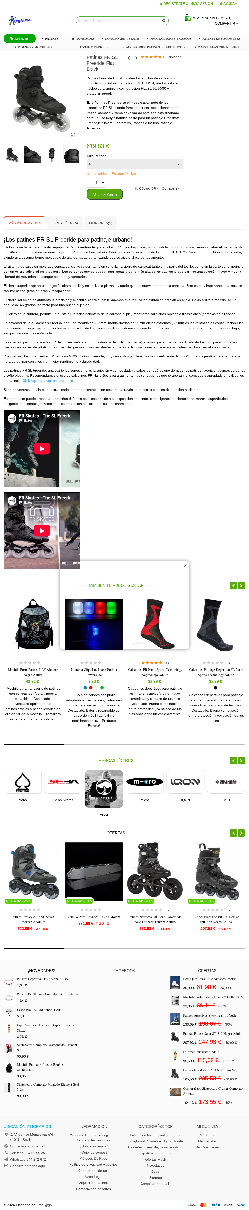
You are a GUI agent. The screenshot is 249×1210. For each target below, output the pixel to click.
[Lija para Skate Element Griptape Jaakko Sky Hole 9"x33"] (9, 1028)
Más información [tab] (25, 223)
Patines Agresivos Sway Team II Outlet (210, 1015)
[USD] (185, 782)
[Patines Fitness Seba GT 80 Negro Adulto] (129, 58)
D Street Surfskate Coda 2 (201, 1052)
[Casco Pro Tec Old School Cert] (9, 1013)
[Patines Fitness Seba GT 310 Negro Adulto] (175, 1037)
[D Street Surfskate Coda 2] (175, 1055)
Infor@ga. (45, 1205)
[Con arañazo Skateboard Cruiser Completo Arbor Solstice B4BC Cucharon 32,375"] (175, 1092)
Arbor (63, 814)
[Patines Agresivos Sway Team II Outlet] (175, 1019)
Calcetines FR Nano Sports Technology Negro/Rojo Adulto (94, 672)
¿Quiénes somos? (93, 1152)
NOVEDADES (85, 38)
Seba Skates (23, 800)
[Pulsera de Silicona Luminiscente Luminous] (9, 998)
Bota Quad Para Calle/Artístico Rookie (209, 978)
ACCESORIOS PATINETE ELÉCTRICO (154, 47)
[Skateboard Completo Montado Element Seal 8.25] (9, 1088)
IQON (145, 800)
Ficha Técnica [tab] (65, 223)
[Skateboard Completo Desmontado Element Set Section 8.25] (9, 1048)
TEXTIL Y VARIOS (91, 47)
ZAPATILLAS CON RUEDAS (218, 47)
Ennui (226, 800)
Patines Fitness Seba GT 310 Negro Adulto (212, 1033)
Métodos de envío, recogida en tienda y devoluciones (93, 1137)
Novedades (155, 1165)
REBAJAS (21, 38)
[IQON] (145, 782)
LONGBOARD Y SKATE (122, 38)
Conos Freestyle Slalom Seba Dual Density (216, 672)
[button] (233, 585)
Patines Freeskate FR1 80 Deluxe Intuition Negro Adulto (155, 919)
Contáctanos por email (27, 1146)
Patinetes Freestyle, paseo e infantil (155, 1147)
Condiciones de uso (93, 1170)
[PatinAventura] (35, 21)
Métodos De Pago (93, 1158)
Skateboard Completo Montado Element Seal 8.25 (48, 1087)
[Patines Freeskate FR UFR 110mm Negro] (175, 1074)
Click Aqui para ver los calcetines (48, 381)
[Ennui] (226, 782)
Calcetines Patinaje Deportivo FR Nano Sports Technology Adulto (155, 672)
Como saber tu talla (156, 1184)
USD (185, 800)
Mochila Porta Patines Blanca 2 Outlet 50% (213, 997)
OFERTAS (116, 833)
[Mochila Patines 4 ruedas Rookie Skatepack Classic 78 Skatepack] (9, 1068)
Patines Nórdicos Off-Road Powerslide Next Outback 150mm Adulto (94, 919)
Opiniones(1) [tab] (100, 223)
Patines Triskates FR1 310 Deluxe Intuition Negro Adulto (216, 919)
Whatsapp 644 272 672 (28, 1159)
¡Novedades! (41, 971)
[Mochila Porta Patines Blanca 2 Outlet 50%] (175, 1000)
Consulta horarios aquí (27, 1166)
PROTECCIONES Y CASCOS (170, 38)
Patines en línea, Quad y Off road (155, 1135)
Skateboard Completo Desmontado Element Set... (47, 1047)
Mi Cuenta (207, 1135)
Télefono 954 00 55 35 (27, 1153)
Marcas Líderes (115, 761)
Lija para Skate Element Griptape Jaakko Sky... (45, 1027)
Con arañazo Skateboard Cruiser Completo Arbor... (213, 1091)
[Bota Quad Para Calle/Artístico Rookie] (175, 982)
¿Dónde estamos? (93, 1146)
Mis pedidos (207, 1141)
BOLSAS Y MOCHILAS (35, 47)
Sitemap (155, 1178)
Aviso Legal (93, 1177)
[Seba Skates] (23, 782)
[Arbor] (63, 789)
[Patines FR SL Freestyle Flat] (73, 135)
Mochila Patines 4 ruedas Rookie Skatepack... (40, 1067)
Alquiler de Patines (93, 1183)
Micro (104, 800)
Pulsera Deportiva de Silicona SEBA (42, 978)
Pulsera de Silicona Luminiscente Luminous (47, 994)
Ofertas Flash (155, 1159)
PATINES (51, 38)
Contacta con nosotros (93, 1189)
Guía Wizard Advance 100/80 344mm (33, 916)
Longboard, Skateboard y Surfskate (155, 1141)
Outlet (155, 1171)
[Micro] (104, 782)
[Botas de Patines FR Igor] (136, 58)
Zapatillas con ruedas (155, 1153)
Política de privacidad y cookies (93, 1164)
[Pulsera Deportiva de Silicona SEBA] (9, 982)
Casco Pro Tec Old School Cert (38, 1009)
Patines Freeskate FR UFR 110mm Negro (211, 1070)
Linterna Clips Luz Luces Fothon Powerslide (33, 672)
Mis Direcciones (207, 1147)
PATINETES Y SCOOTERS (221, 38)
